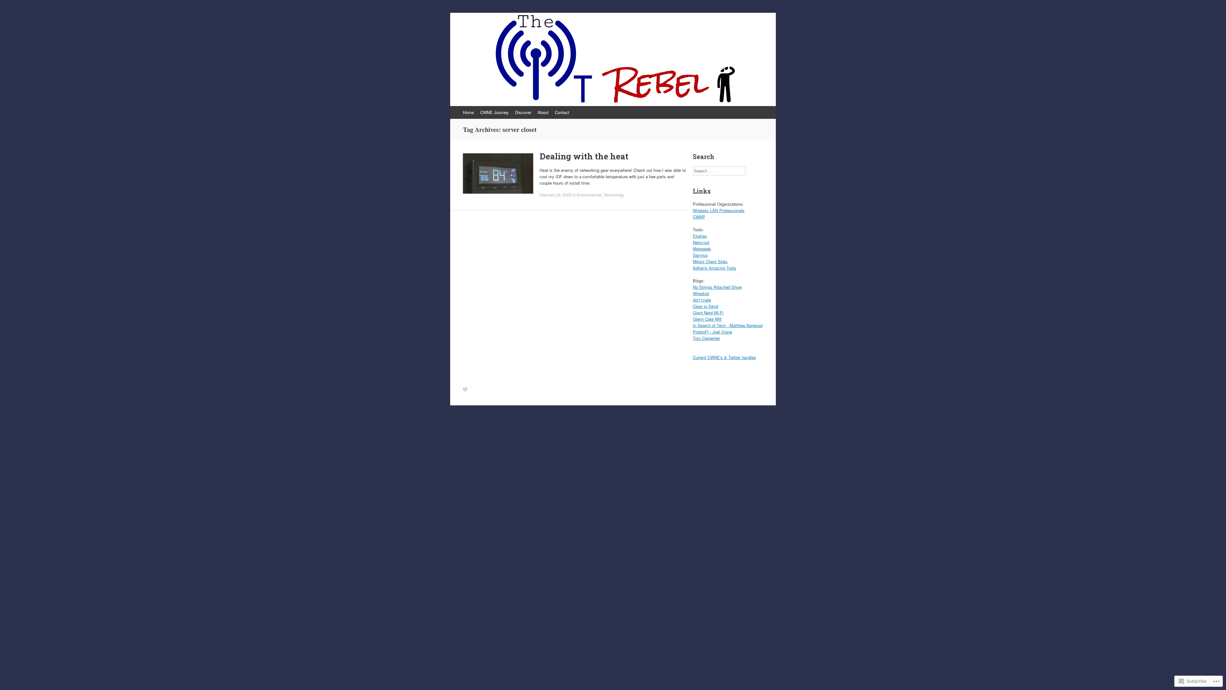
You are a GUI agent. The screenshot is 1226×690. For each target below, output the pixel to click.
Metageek (702, 249)
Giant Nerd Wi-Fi (708, 313)
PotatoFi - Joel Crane (712, 332)
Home (468, 112)
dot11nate (702, 300)
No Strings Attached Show (717, 287)
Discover (523, 112)
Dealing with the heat (584, 156)
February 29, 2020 (555, 194)
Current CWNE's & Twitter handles (724, 357)
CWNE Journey (494, 112)
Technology (614, 194)
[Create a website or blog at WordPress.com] (465, 389)
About (543, 112)
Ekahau (700, 236)
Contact (562, 112)
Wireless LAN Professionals (719, 210)
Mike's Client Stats (710, 261)
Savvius (700, 255)
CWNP (699, 217)
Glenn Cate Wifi (707, 319)
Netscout (701, 242)
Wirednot (701, 293)
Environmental (589, 194)
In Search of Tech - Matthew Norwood (727, 325)
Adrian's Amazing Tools (714, 268)
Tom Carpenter (706, 338)
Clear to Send (705, 306)
